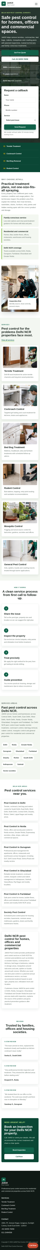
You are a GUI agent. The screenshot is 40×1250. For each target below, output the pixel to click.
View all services (7, 340)
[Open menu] (36, 3)
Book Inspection (19, 1150)
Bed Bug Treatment (8, 1209)
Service (7, 116)
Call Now (19, 1156)
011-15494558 (6, 1232)
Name (6, 95)
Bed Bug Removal (12, 161)
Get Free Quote (20, 52)
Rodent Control (11, 168)
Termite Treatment (12, 146)
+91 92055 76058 (7, 1229)
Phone (6, 105)
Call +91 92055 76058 (20, 59)
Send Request (20, 127)
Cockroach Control (12, 154)
